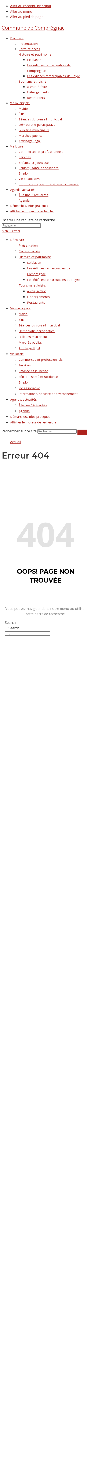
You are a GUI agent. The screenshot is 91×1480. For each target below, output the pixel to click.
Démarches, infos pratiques (30, 416)
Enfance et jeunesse (33, 371)
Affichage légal (29, 348)
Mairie (23, 314)
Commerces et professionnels (41, 359)
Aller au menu (21, 11)
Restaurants (36, 302)
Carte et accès (29, 251)
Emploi (23, 382)
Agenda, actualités (23, 399)
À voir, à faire (36, 291)
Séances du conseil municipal (39, 325)
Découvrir (17, 240)
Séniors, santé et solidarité (38, 376)
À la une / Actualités (33, 405)
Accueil (15, 442)
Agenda (24, 411)
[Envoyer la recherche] (82, 432)
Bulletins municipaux (33, 337)
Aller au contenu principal (30, 6)
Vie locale (17, 354)
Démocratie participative (37, 331)
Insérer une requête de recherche (28, 220)
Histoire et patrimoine (35, 257)
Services (25, 365)
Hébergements (38, 297)
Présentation (28, 245)
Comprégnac (33, 27)
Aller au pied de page (26, 16)
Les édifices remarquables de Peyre (53, 279)
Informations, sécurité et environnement (48, 394)
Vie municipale (20, 308)
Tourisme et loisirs (32, 285)
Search (10, 622)
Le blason (34, 262)
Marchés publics (30, 342)
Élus (22, 319)
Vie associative (29, 388)
